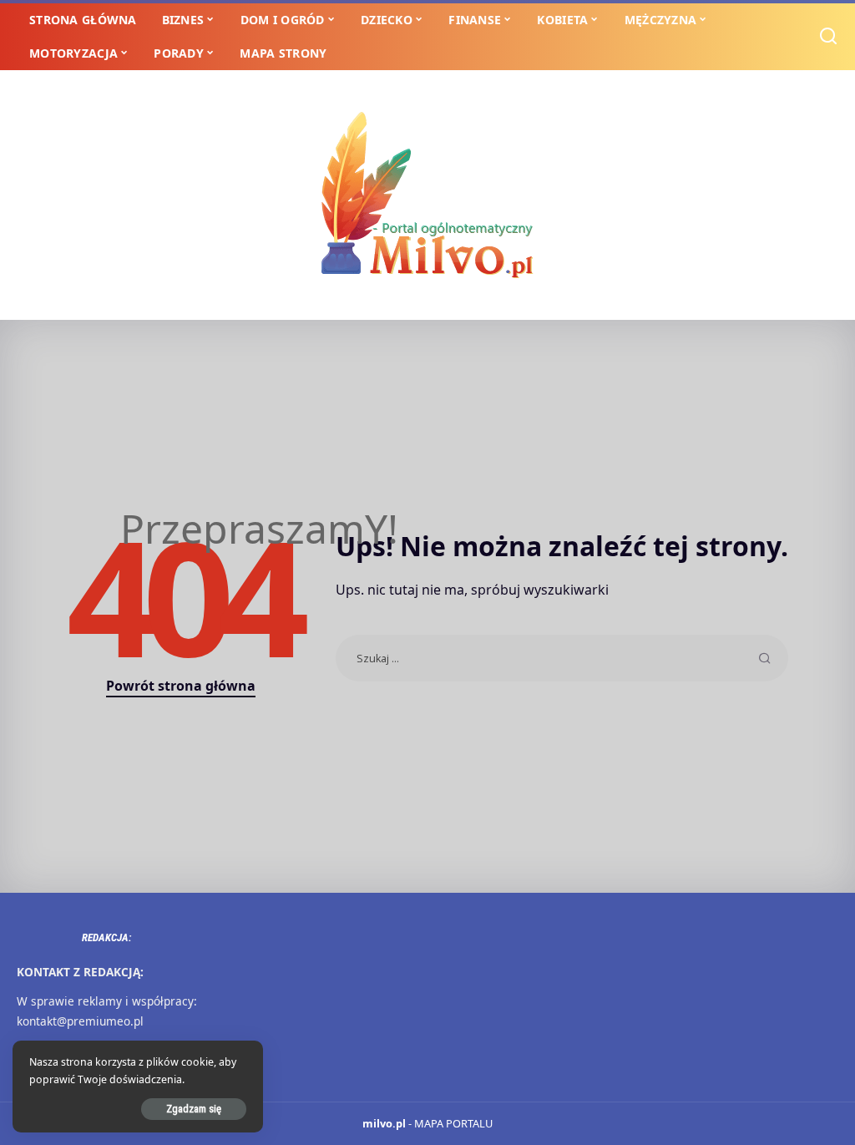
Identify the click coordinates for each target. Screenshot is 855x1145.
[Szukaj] (828, 36)
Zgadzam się (193, 1108)
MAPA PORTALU (453, 1123)
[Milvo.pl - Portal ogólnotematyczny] (427, 195)
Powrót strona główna (180, 685)
